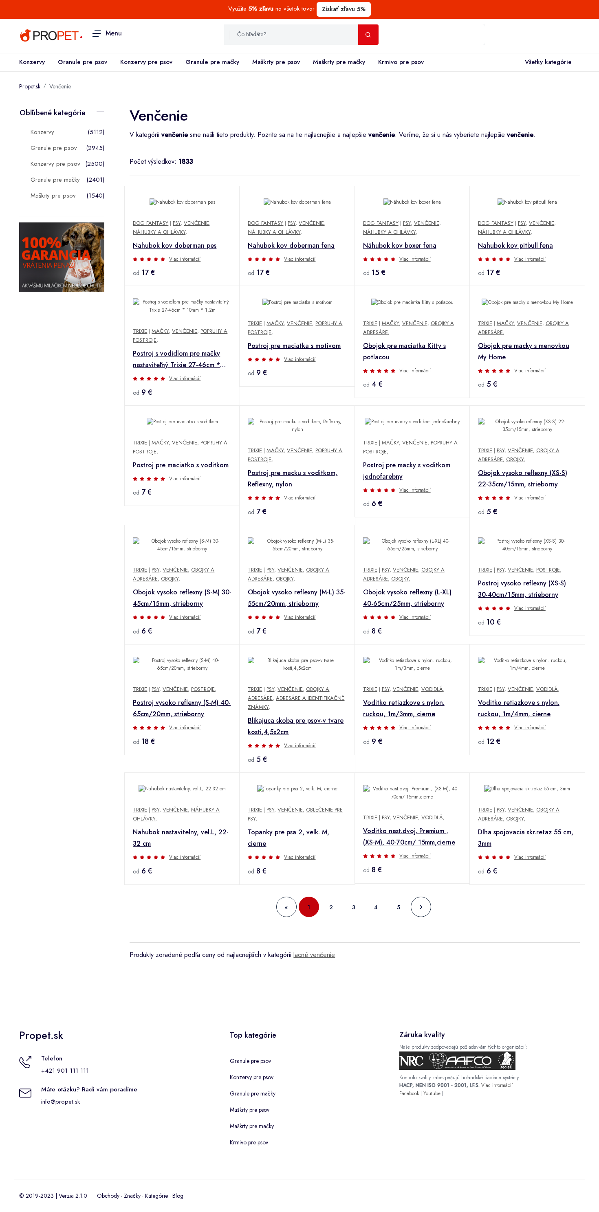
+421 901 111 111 (65, 1070)
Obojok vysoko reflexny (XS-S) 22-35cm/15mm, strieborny (522, 478)
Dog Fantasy (150, 223)
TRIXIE (140, 331)
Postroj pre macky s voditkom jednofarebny (406, 470)
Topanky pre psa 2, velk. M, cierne (288, 837)
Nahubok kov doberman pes (174, 245)
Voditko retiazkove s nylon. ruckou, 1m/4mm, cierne (518, 708)
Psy (177, 223)
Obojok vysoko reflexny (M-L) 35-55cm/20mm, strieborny (297, 597)
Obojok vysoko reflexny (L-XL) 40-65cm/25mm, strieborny (407, 597)
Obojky (515, 459)
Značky (132, 1196)
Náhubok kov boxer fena (399, 245)
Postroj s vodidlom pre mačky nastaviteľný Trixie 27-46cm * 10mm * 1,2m (176, 360)
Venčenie (60, 86)
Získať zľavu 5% (344, 8)
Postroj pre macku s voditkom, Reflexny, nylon (292, 478)
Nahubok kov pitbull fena (515, 245)
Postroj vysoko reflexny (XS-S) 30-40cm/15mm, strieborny (522, 589)
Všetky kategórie (548, 61)
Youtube (431, 1093)
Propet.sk (29, 86)
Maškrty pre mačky (339, 61)
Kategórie (156, 1196)
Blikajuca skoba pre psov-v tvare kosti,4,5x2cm (296, 726)
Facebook (409, 1093)
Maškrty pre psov (276, 61)
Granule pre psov (82, 61)
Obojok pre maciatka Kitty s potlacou (404, 351)
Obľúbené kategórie (53, 113)
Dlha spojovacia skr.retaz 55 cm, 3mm (525, 837)
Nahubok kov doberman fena (291, 245)
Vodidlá (432, 689)
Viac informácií (184, 259)
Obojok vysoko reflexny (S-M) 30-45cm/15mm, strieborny (182, 597)
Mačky (160, 331)
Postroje (548, 570)
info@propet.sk (60, 1101)
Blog (177, 1196)
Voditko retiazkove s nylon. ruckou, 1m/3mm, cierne (404, 708)
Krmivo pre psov (401, 61)
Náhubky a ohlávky (159, 232)
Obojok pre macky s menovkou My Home (523, 351)
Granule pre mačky (212, 61)
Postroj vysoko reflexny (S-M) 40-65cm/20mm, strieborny (182, 708)
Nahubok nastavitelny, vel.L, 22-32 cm (181, 837)
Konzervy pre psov (146, 61)
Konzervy (32, 61)
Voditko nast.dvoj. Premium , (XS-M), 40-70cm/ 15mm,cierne (409, 836)
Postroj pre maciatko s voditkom (181, 465)
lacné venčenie (314, 954)
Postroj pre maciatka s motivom (294, 345)
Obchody (108, 1196)
